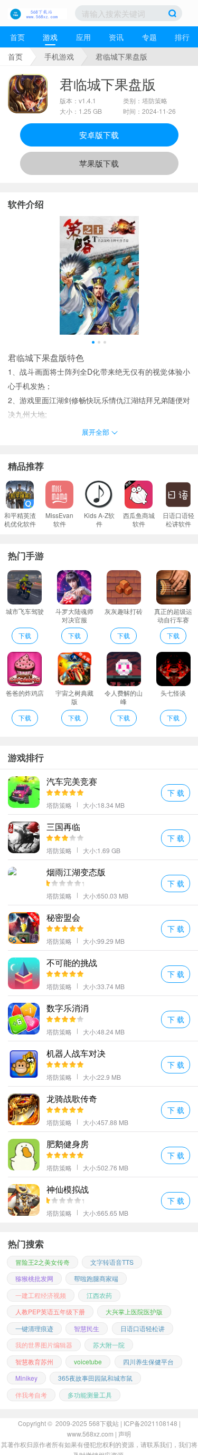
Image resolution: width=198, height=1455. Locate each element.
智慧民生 (86, 1328)
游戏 (50, 37)
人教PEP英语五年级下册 (50, 1311)
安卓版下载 (99, 134)
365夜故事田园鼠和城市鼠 (95, 1377)
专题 (149, 37)
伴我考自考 (31, 1394)
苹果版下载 (99, 163)
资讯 (116, 37)
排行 (182, 37)
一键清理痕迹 (34, 1328)
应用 (83, 37)
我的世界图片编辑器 (43, 1344)
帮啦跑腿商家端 (96, 1278)
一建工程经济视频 (40, 1295)
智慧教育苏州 (34, 1361)
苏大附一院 (109, 1344)
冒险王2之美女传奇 (42, 1261)
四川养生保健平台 (148, 1361)
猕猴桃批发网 (34, 1278)
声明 (124, 1433)
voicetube (88, 1361)
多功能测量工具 (90, 1394)
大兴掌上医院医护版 (134, 1311)
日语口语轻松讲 (142, 1328)
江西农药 (99, 1295)
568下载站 (104, 1423)
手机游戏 (59, 56)
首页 (17, 37)
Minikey (26, 1377)
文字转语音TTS (112, 1261)
